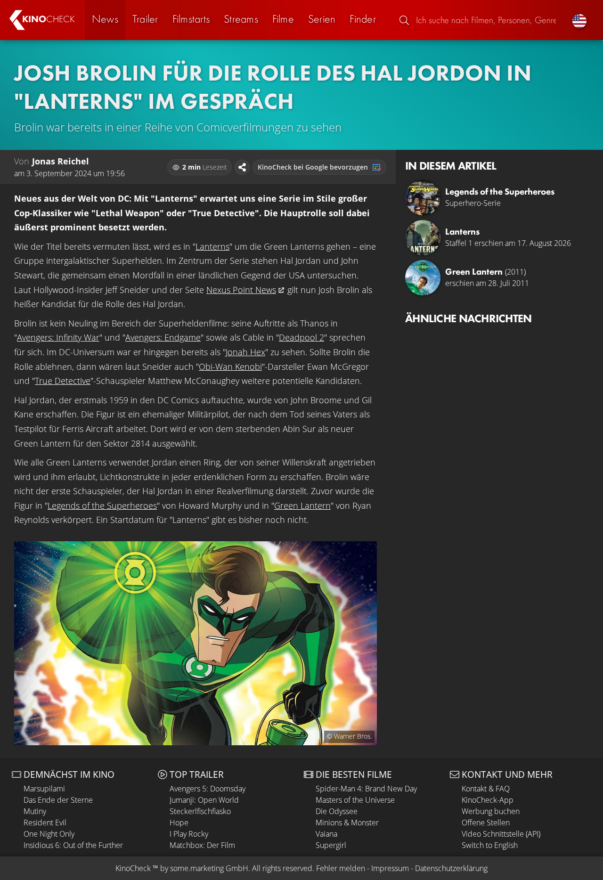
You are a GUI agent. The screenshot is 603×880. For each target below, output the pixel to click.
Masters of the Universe (355, 800)
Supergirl (331, 845)
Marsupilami (44, 788)
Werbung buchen (491, 811)
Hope (179, 822)
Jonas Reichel (60, 161)
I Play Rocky (189, 834)
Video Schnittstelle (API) (501, 834)
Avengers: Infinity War (58, 337)
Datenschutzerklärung (451, 868)
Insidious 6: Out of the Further (73, 845)
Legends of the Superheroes (102, 505)
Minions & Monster (347, 822)
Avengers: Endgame (163, 337)
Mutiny (35, 811)
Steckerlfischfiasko (200, 811)
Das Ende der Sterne (58, 800)
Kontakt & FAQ (486, 788)
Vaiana (326, 834)
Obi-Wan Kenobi (230, 366)
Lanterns (212, 246)
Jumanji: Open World (204, 800)
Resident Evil (45, 822)
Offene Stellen (486, 822)
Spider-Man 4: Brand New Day (366, 788)
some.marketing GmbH (209, 868)
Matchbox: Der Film (202, 845)
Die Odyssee (337, 811)
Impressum (390, 868)
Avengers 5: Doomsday (207, 788)
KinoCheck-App (487, 800)
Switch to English (490, 845)
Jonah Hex (245, 352)
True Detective (62, 380)
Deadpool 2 (301, 337)
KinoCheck (133, 868)
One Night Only (49, 834)
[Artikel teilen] (242, 167)
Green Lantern (302, 505)
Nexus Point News (241, 289)
